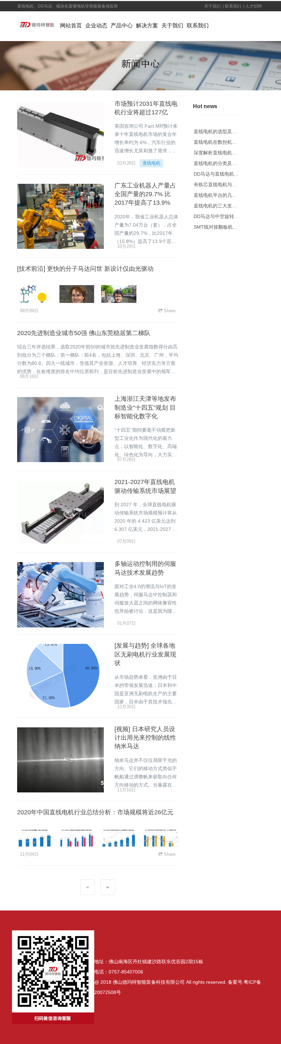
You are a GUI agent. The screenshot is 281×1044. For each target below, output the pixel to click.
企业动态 (96, 25)
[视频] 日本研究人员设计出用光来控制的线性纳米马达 (145, 738)
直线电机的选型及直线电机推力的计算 (234, 131)
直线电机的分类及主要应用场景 (227, 163)
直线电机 (151, 163)
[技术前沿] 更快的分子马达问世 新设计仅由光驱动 (85, 268)
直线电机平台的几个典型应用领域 (230, 195)
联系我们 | (234, 6)
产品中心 (122, 25)
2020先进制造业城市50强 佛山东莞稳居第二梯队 (83, 333)
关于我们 (172, 25)
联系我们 (198, 25)
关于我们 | (213, 6)
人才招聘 (254, 6)
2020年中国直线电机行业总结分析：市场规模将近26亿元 (95, 812)
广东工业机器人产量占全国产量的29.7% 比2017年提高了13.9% (145, 194)
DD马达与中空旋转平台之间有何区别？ (235, 216)
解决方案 (147, 25)
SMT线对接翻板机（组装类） (225, 227)
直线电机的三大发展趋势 (220, 205)
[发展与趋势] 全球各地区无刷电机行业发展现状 (145, 654)
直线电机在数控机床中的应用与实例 (232, 142)
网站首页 (71, 25)
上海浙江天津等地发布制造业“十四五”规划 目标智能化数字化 (145, 407)
